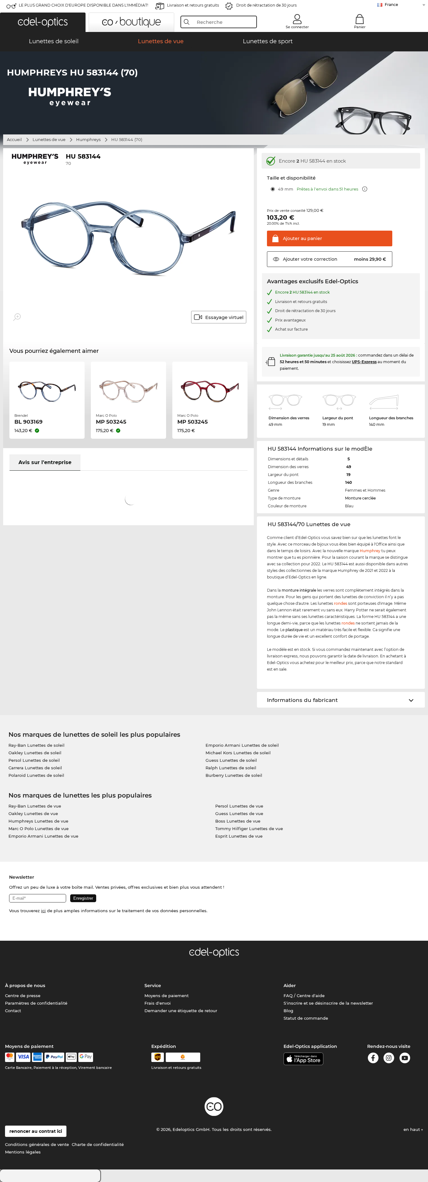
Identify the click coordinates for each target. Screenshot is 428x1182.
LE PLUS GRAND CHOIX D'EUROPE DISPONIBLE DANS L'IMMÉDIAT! (83, 5)
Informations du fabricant (302, 700)
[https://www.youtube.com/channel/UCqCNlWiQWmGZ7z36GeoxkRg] (404, 1059)
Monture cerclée (360, 498)
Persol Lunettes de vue (239, 805)
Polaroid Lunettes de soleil (36, 775)
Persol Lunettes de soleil (34, 760)
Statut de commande (306, 1018)
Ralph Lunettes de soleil (231, 767)
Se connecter (297, 27)
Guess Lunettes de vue (239, 813)
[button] (43, 22)
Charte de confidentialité (98, 1144)
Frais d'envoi (157, 1003)
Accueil (14, 139)
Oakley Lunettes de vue (33, 813)
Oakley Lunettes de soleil (34, 752)
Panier (360, 27)
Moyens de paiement (166, 995)
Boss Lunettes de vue (237, 821)
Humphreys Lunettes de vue (38, 821)
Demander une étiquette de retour (180, 1010)
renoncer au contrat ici (35, 1131)
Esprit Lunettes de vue (239, 836)
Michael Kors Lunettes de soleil (238, 752)
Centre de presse (22, 995)
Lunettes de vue (49, 139)
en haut (412, 1129)
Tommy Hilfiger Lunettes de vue (249, 828)
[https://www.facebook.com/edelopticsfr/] (373, 1059)
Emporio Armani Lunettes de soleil (242, 745)
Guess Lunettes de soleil (231, 760)
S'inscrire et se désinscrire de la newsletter (328, 1003)
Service (152, 985)
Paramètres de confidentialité (36, 1003)
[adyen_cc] (9, 1057)
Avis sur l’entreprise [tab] (44, 462)
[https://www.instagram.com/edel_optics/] (389, 1059)
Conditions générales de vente (37, 1144)
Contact (13, 1010)
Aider (290, 985)
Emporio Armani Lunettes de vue (43, 836)
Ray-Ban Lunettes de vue (34, 805)
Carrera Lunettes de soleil (35, 767)
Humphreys (88, 139)
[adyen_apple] (71, 1057)
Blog (288, 1010)
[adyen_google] (85, 1057)
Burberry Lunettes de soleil (234, 775)
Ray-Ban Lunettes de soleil (36, 745)
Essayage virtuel (224, 317)
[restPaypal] (54, 1057)
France (391, 4)
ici (43, 910)
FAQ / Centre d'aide (304, 995)
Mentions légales (23, 1151)
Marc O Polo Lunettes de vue (38, 828)
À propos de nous (25, 985)
